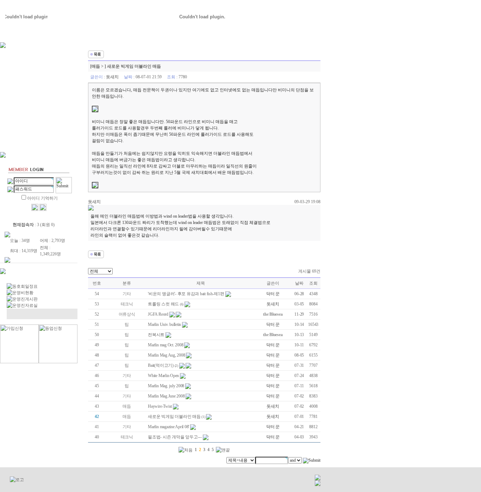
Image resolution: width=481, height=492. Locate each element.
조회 (313, 283)
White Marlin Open (163, 375)
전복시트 (156, 334)
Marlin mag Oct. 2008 (165, 344)
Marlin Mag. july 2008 (166, 385)
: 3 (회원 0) (34, 224)
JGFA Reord (158, 314)
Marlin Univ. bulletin (164, 324)
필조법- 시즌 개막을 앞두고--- (175, 437)
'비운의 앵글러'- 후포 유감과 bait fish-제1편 (186, 293)
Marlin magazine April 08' (168, 426)
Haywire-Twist (160, 406)
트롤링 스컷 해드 (163, 304)
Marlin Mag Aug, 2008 (166, 355)
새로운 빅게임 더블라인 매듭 (174, 416)
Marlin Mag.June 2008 (166, 396)
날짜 (299, 283)
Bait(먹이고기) (161, 365)
